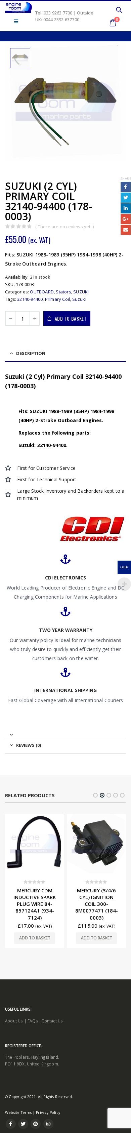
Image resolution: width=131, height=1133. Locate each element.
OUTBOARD (42, 292)
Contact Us (52, 1020)
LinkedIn (126, 208)
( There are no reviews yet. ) (64, 227)
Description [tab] (30, 353)
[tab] (65, 732)
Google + (126, 219)
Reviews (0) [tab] (28, 745)
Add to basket (71, 318)
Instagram (48, 1124)
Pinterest (36, 1124)
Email (126, 230)
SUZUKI (81, 292)
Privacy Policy (48, 1112)
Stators (63, 292)
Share (125, 178)
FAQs (33, 1020)
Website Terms (18, 1112)
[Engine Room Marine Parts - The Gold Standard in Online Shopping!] (18, 7)
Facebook (126, 187)
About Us (14, 1020)
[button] (95, 795)
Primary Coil (57, 299)
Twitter (126, 198)
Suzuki (79, 299)
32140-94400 (30, 299)
